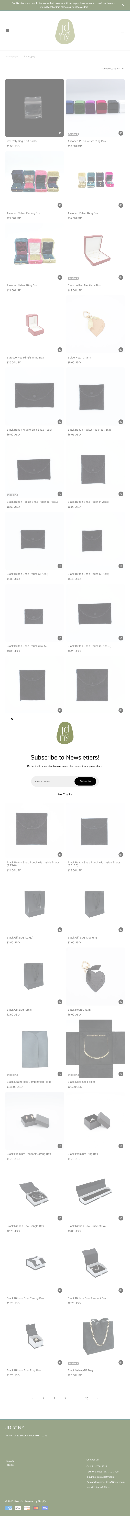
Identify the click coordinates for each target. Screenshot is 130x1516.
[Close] (12, 719)
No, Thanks (65, 794)
